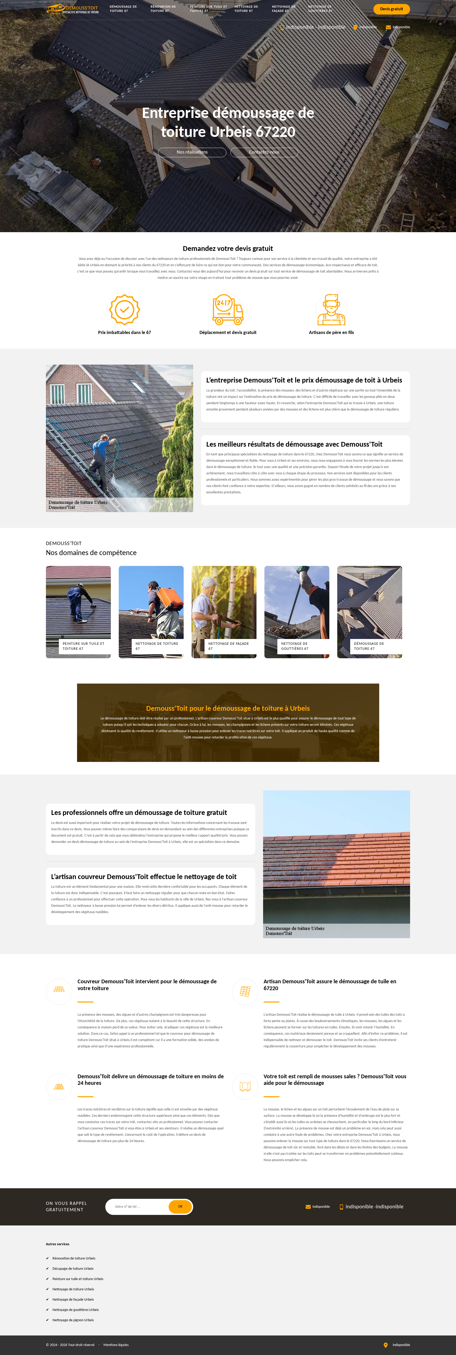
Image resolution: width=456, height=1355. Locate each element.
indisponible (300, 27)
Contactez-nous (264, 152)
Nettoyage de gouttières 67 (320, 9)
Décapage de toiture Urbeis (73, 1269)
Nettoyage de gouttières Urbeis (76, 1310)
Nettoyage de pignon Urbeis (73, 1320)
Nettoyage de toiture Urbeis (73, 1289)
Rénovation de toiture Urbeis (74, 1259)
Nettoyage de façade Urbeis (73, 1300)
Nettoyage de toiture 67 (246, 9)
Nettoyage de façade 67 (284, 9)
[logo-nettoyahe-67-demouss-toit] (73, 9)
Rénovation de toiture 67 (163, 9)
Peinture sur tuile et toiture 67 (208, 9)
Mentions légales (116, 1345)
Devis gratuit (391, 9)
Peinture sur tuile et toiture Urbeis (78, 1279)
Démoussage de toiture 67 (123, 9)
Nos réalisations (192, 152)
